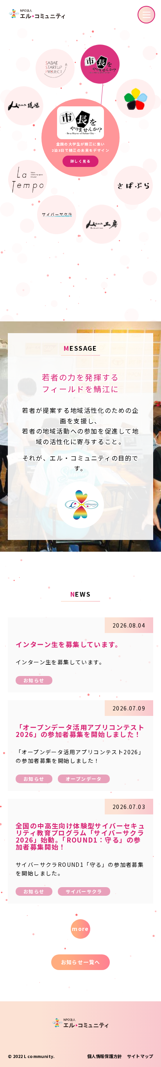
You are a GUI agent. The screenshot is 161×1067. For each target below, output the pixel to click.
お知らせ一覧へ (80, 962)
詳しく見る (80, 161)
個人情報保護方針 (104, 1056)
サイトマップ (140, 1056)
